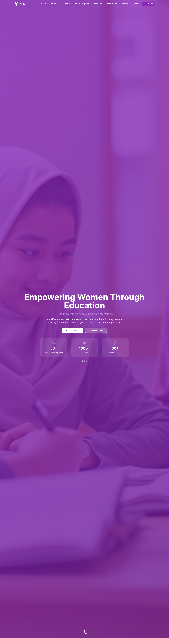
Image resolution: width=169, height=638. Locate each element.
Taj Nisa (134, 4)
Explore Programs (81, 4)
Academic (65, 4)
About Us (53, 4)
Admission (97, 4)
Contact (124, 4)
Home (43, 3)
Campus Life (111, 4)
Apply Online (148, 4)
